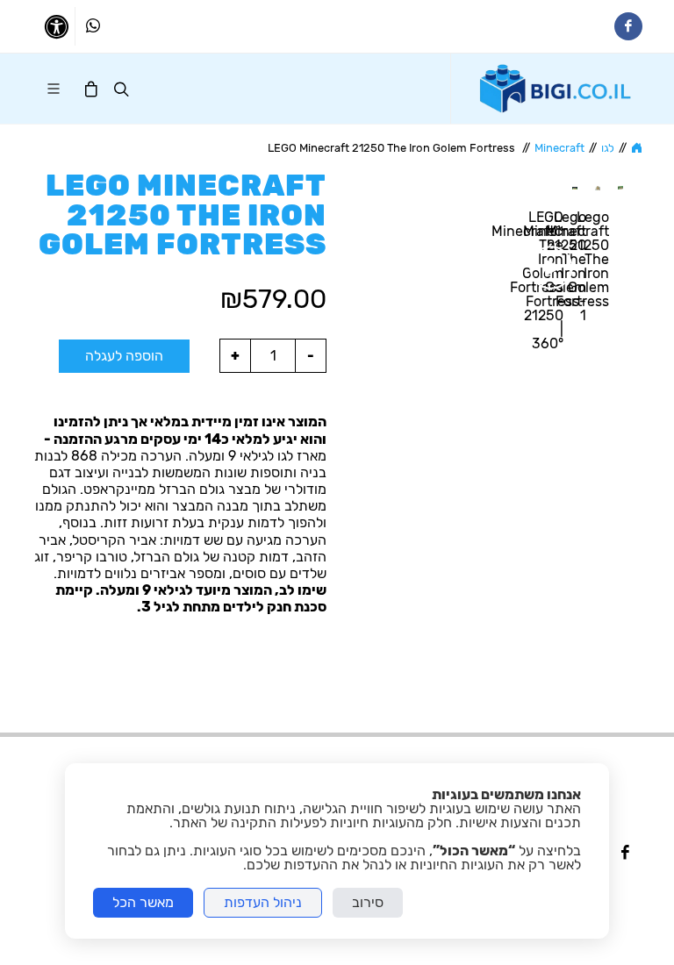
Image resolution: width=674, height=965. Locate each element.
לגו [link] (607, 147)
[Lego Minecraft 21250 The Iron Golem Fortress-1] (597, 187)
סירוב (368, 902)
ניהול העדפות (263, 902)
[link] (556, 88)
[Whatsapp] (93, 26)
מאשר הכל (143, 902)
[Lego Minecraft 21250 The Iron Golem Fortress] (620, 187)
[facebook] (624, 853)
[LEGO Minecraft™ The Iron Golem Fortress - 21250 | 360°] (574, 187)
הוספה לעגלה (124, 355)
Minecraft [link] (559, 147)
